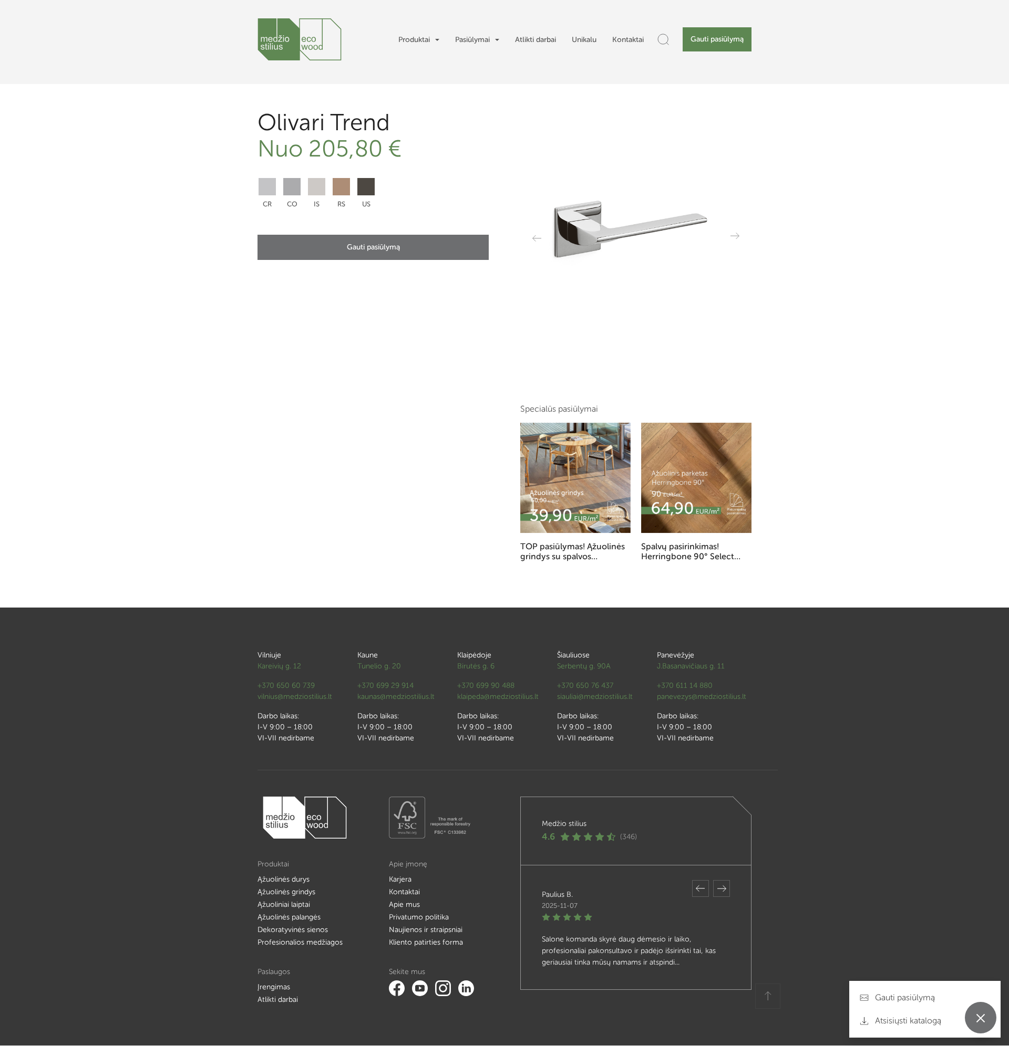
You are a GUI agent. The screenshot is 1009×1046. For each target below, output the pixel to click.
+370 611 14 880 (685, 685)
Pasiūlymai (472, 39)
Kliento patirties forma (426, 942)
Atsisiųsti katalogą (907, 1021)
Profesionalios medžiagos (300, 942)
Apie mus (404, 904)
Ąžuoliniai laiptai (284, 904)
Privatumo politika (419, 917)
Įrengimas (274, 986)
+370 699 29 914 (385, 685)
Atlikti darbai (535, 39)
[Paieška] (663, 39)
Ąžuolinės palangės (289, 917)
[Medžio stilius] (300, 39)
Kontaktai (628, 39)
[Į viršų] (767, 996)
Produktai (414, 39)
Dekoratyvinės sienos (293, 929)
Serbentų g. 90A (584, 666)
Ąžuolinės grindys (286, 891)
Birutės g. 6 (476, 666)
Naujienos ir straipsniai (425, 929)
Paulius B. (557, 894)
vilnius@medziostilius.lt (295, 696)
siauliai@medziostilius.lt (595, 696)
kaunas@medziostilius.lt (396, 696)
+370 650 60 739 (286, 685)
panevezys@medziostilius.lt (701, 696)
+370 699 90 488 (485, 685)
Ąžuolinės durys (284, 879)
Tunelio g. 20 (379, 666)
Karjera (400, 879)
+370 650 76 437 (585, 685)
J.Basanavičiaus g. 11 (691, 666)
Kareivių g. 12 (279, 666)
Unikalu (584, 39)
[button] (700, 888)
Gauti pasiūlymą (717, 39)
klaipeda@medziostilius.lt (498, 696)
